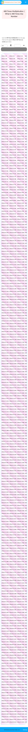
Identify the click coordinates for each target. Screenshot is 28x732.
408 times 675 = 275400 (20, 505)
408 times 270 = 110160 (13, 235)
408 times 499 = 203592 (20, 387)
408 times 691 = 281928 (20, 516)
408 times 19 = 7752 (20, 66)
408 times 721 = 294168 (5, 537)
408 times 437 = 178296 (5, 347)
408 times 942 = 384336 (13, 684)
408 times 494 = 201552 (13, 385)
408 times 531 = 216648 (20, 409)
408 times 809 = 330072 (5, 596)
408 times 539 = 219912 (20, 414)
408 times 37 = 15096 (5, 80)
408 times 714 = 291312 (13, 532)
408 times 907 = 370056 (20, 660)
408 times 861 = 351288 (5, 631)
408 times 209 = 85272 (5, 195)
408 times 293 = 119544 (5, 251)
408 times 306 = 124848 (13, 259)
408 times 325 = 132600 (5, 272)
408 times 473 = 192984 (5, 371)
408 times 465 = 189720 (5, 366)
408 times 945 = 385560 (5, 687)
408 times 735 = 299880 (20, 545)
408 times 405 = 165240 (5, 326)
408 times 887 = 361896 (20, 647)
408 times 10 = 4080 (12, 61)
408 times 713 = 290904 (5, 532)
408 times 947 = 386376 (20, 687)
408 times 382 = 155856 (13, 310)
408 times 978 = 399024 (13, 708)
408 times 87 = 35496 (20, 112)
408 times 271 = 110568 (20, 235)
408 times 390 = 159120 (13, 315)
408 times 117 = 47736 (5, 133)
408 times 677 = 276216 (5, 508)
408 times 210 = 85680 (12, 195)
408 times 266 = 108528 (13, 232)
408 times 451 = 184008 (20, 355)
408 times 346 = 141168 (13, 286)
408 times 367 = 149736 (20, 299)
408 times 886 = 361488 (13, 647)
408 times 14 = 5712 (12, 64)
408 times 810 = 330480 (13, 596)
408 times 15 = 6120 (20, 64)
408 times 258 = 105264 (13, 227)
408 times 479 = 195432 (20, 374)
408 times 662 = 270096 (13, 497)
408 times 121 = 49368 (5, 136)
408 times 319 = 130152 (20, 267)
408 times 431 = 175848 (20, 342)
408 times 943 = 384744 (20, 684)
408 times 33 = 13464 (5, 77)
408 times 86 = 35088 (12, 112)
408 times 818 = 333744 (13, 601)
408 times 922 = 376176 (13, 671)
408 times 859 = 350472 (20, 628)
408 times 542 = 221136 (13, 417)
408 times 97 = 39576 (5, 120)
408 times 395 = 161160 (20, 318)
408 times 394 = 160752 (13, 318)
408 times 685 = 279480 (5, 513)
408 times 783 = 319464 (20, 577)
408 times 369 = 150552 (5, 302)
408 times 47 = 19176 (20, 85)
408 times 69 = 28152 (5, 101)
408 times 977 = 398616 (5, 708)
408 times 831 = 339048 (20, 609)
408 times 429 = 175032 (5, 342)
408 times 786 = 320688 (13, 580)
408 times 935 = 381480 (20, 679)
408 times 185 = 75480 (5, 179)
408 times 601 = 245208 (5, 457)
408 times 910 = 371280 (13, 663)
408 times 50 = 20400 (12, 88)
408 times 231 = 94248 (20, 208)
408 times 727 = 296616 (20, 540)
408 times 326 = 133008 (13, 272)
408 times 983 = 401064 (20, 711)
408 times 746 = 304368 (13, 553)
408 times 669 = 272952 (5, 502)
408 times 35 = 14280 (20, 77)
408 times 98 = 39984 (12, 120)
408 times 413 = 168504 (5, 331)
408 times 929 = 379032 (5, 676)
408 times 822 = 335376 (13, 604)
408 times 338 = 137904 (13, 280)
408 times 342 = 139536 (13, 283)
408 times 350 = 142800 (13, 288)
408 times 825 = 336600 (5, 607)
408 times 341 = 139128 (5, 283)
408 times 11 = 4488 (20, 61)
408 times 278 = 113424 (13, 240)
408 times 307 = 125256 (20, 259)
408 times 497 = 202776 (5, 387)
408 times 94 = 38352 (12, 117)
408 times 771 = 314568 (20, 569)
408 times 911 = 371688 (20, 663)
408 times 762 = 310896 (13, 564)
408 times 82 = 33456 (12, 109)
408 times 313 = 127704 (5, 264)
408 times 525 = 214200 (5, 406)
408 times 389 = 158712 (5, 315)
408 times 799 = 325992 (20, 588)
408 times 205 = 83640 (5, 192)
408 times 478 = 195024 (13, 374)
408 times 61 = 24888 (5, 96)
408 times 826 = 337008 (13, 607)
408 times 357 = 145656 (5, 294)
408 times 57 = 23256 (5, 93)
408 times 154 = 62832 (12, 157)
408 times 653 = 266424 (5, 492)
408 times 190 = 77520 (12, 181)
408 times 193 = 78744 (5, 184)
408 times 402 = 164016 (13, 323)
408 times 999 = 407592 (20, 722)
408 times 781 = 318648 (5, 577)
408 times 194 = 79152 (12, 184)
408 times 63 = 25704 (20, 96)
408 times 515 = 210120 (20, 398)
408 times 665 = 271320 (5, 500)
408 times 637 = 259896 (5, 481)
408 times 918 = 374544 (13, 668)
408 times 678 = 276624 (13, 508)
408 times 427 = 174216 (20, 339)
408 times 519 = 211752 (20, 401)
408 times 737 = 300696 (5, 548)
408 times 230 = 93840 (12, 208)
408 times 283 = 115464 (20, 243)
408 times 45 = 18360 (5, 85)
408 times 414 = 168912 (13, 331)
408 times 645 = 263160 (5, 486)
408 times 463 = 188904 (20, 363)
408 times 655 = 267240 (20, 492)
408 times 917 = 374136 (5, 668)
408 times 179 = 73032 (20, 173)
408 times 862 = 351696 (13, 631)
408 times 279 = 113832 (20, 240)
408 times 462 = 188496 (13, 363)
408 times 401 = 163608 (5, 323)
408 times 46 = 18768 (12, 85)
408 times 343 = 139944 (20, 283)
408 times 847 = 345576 (20, 620)
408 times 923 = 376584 (20, 671)
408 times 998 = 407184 (13, 722)
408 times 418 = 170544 (13, 334)
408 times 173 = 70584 (5, 171)
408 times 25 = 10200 (5, 72)
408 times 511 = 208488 (20, 395)
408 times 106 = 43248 (12, 125)
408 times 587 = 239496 (20, 446)
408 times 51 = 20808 (20, 88)
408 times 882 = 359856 (13, 644)
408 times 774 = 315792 (13, 572)
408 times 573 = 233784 (5, 438)
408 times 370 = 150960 (13, 302)
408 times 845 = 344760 (5, 620)
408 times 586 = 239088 (13, 446)
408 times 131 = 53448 (20, 141)
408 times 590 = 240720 (13, 449)
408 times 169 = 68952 (5, 168)
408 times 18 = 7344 (12, 66)
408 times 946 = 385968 (13, 687)
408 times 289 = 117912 (5, 248)
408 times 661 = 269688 (5, 497)
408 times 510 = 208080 (13, 395)
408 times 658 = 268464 (13, 494)
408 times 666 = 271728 (13, 500)
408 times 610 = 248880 (13, 462)
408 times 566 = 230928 (13, 433)
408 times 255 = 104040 (20, 224)
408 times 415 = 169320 (20, 331)
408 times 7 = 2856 (20, 58)
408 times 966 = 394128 (13, 700)
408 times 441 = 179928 (5, 350)
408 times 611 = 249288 (20, 462)
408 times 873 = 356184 (5, 639)
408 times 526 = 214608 (13, 406)
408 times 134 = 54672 (12, 144)
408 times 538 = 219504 (13, 414)
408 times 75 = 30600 (20, 104)
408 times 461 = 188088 (5, 363)
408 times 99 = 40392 (20, 120)
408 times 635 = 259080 (20, 478)
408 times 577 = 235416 (5, 441)
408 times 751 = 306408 (20, 556)
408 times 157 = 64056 (5, 160)
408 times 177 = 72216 (5, 173)
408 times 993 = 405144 (5, 719)
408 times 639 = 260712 (20, 481)
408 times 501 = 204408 (5, 390)
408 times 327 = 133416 (20, 272)
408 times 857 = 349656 (5, 628)
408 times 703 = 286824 (20, 524)
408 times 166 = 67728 (12, 165)
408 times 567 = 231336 (20, 433)
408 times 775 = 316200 (20, 572)
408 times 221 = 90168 (5, 203)
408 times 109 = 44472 (5, 128)
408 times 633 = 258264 (5, 478)
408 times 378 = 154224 (13, 307)
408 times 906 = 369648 (13, 660)
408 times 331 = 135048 (20, 275)
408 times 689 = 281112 (5, 516)
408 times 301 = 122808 (5, 256)
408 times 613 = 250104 (5, 465)
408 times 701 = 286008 (5, 524)
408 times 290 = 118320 (13, 248)
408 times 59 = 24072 (20, 93)
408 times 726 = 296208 (13, 540)
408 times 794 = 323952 (13, 585)
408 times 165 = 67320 (5, 165)
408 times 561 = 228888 (5, 430)
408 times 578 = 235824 (13, 441)
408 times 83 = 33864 (20, 109)
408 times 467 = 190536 (20, 366)
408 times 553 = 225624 (5, 425)
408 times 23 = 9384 (20, 69)
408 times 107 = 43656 (20, 125)
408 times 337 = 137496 (5, 280)
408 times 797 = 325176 (5, 588)
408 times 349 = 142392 (5, 288)
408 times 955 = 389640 (20, 692)
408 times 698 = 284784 (13, 521)
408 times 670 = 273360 (13, 502)
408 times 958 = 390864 (13, 695)
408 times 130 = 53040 (12, 141)
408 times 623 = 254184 (20, 470)
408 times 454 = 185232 (13, 358)
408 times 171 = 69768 (20, 168)
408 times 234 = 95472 (12, 211)
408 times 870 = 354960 (13, 636)
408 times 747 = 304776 (20, 553)
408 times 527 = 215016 (20, 406)
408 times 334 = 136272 (13, 278)
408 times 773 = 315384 (5, 572)
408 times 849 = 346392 (5, 623)
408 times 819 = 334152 (20, 601)
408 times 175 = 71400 (20, 171)
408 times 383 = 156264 (20, 310)
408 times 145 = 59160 (5, 152)
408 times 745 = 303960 (5, 553)
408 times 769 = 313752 (5, 569)
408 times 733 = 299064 (5, 545)
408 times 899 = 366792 (20, 655)
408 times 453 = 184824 (5, 358)
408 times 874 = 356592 (13, 639)
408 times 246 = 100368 (13, 219)
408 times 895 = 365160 (20, 652)
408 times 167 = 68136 (20, 165)
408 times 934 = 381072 (13, 679)
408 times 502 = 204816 (13, 390)
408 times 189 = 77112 (5, 181)
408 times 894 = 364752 (13, 652)
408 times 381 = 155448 (5, 310)
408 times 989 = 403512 (5, 716)
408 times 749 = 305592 (5, 556)
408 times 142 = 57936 (12, 149)
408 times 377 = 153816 (5, 307)
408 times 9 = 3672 (4, 61)
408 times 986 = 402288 (13, 714)
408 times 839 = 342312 (20, 615)
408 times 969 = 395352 (5, 703)
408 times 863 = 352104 (20, 631)
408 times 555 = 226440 (20, 425)
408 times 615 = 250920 (20, 465)
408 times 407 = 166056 (20, 326)
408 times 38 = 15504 (12, 80)
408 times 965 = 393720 (5, 700)
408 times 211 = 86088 (20, 195)
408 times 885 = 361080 (5, 647)
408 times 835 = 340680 (20, 612)
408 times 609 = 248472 (5, 462)
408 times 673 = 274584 (5, 505)
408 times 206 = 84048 (12, 192)
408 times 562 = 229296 (13, 430)
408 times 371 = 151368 (20, 302)
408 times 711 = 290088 (20, 529)
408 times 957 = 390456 (5, 695)
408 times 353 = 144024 (5, 291)
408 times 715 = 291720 (20, 532)
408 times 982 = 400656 (13, 711)
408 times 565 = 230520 (5, 433)
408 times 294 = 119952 (13, 251)
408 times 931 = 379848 (20, 676)
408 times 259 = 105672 (20, 227)
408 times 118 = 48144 (12, 133)
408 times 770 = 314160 (13, 569)
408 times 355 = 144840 (20, 291)
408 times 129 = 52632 (5, 141)
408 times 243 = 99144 (20, 216)
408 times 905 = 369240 (5, 660)
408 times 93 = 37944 (5, 117)
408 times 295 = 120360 (20, 251)
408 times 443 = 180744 (20, 350)
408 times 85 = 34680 (5, 112)
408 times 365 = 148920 (5, 299)
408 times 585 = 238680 (5, 446)
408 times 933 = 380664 (5, 679)
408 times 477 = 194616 (5, 374)
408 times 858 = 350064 (13, 628)
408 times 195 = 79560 (20, 184)
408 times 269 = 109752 (5, 235)
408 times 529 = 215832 (5, 409)
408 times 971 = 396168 (20, 703)
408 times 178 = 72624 (12, 173)
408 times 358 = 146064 (13, 294)
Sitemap (25, 729)
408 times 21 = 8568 (5, 69)
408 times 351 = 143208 (20, 288)
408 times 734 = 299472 (13, 545)
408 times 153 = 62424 (5, 157)
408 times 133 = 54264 (5, 144)
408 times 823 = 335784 (20, 604)
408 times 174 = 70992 (12, 171)
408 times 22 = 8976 (12, 69)
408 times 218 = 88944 (12, 200)
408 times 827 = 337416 (20, 607)
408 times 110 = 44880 (12, 128)
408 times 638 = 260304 (13, 481)
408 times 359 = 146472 (20, 294)
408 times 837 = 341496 (5, 615)
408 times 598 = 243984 (13, 454)
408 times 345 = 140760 (5, 286)
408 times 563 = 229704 (20, 430)
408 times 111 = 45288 (20, 128)
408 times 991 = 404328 (20, 716)
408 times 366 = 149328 (13, 299)
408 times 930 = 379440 (13, 676)
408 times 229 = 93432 (5, 208)
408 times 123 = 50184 (20, 136)
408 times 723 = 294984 (20, 537)
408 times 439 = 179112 (20, 347)
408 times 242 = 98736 (12, 216)
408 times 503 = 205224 (20, 390)
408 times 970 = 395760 (13, 703)
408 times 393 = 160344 (5, 318)
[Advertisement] (14, 28)
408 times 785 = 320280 (5, 580)
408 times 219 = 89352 (20, 200)
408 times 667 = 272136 (20, 500)
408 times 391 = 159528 (20, 315)
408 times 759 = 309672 (20, 561)
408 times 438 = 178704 (13, 347)
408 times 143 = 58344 (20, 149)
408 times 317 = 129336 (5, 267)
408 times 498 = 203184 (13, 387)
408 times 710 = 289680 (13, 529)
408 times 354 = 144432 (13, 291)
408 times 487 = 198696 (20, 379)
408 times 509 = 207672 (5, 395)
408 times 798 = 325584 (13, 588)
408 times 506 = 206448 (13, 393)
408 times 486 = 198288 (13, 379)
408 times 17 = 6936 (5, 66)
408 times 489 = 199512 (5, 382)
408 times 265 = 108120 (5, 232)
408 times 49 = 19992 (5, 88)
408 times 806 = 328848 (13, 593)
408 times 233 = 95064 (5, 211)
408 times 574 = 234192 (13, 438)
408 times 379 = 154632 (20, 307)
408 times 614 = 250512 (13, 465)
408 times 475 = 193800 (20, 371)
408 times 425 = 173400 (5, 339)
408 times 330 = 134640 (13, 275)
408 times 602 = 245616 (13, 457)
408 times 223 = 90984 (20, 203)
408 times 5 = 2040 (4, 58)
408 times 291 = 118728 (20, 248)
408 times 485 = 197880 (5, 379)
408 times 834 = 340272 (13, 612)
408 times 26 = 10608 (12, 72)
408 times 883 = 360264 (20, 644)
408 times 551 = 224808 (20, 422)
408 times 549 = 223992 (5, 422)
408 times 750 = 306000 (13, 556)
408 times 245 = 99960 (5, 219)
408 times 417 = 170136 (5, 334)
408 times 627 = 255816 (20, 473)
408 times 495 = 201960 (20, 385)
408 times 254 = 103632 (13, 224)
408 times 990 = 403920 (13, 716)
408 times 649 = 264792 (5, 489)
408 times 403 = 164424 (20, 323)
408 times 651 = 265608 (20, 489)
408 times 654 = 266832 (13, 492)
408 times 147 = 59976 (20, 152)
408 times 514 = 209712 (13, 398)
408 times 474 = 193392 (13, 371)
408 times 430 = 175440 (13, 342)
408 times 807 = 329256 (20, 593)
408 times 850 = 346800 (13, 623)
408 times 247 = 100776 (20, 219)
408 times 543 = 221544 (20, 417)
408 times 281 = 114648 (5, 243)
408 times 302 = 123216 (13, 256)
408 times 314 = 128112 (13, 264)
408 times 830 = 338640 (13, 609)
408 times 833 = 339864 (5, 612)
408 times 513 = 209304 (5, 398)
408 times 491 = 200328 (20, 382)
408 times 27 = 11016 (20, 72)
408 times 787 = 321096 (20, 580)
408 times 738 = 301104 (13, 548)
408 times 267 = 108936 (20, 232)
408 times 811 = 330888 (20, 596)
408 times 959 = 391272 (20, 695)
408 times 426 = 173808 (13, 339)
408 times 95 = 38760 (20, 117)
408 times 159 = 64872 (20, 160)
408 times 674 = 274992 (13, 505)
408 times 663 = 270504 (20, 497)
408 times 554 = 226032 (13, 425)
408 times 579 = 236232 (20, 441)
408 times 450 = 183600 (13, 355)
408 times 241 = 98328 (5, 216)
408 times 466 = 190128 (13, 366)
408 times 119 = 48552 (20, 133)
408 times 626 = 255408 (13, 473)
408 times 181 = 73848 (5, 176)
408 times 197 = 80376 (5, 187)
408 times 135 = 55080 (20, 144)
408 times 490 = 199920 (13, 382)
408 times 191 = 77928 (20, 181)
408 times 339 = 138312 (20, 280)
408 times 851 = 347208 (20, 623)
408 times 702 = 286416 (13, 524)
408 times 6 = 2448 (12, 58)
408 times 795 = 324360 (20, 585)
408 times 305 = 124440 (5, 259)
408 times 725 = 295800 (5, 540)
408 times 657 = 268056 (5, 494)
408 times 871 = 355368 (20, 636)
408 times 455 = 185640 (20, 358)
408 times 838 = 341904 (13, 615)
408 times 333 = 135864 (5, 278)
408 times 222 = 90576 (12, 203)
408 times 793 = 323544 (5, 585)
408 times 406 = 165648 (13, 326)
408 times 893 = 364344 (5, 652)
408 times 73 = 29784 (5, 104)
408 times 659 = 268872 (20, 494)
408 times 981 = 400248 (5, 711)
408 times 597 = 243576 (5, 454)
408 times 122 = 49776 (12, 136)
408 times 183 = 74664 (20, 176)
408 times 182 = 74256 (12, 176)
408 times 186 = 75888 (12, 179)
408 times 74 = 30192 (12, 104)
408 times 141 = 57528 (5, 149)
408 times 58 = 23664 (12, 93)
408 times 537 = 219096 (5, 414)
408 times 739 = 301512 (20, 548)
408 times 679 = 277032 (20, 508)
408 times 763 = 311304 (20, 564)
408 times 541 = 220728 (5, 417)
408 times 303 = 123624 (20, 256)
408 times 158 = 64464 (12, 160)
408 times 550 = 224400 (13, 422)
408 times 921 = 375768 (5, 671)
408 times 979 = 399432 (20, 708)
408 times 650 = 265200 (13, 489)
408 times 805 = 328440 (5, 593)
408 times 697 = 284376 (5, 521)
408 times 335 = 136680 (20, 278)
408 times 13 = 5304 (5, 64)
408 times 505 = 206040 (5, 393)
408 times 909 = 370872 (5, 663)
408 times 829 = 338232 (5, 609)
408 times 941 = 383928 (5, 684)
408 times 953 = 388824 (5, 692)
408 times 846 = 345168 (13, 620)
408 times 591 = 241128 (20, 449)
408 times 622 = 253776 (13, 470)
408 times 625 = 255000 (5, 473)
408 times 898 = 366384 (13, 655)
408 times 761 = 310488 (5, 564)
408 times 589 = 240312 (5, 449)
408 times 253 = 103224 (5, 224)
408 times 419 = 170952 (20, 334)
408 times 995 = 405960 (20, 719)
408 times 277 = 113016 (5, 240)
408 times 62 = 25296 (12, 96)
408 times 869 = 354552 (5, 636)
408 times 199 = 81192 (20, 187)
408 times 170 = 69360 (12, 168)
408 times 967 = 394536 (20, 700)
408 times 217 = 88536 (5, 200)
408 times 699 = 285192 (20, 521)
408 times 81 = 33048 (5, 109)
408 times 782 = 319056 (13, 577)
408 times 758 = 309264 (13, 561)
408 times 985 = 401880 (5, 714)
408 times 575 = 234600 (20, 438)
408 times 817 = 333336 (5, 601)
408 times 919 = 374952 (20, 668)
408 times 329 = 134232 (5, 275)
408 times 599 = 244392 (20, 454)
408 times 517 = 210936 (5, 401)
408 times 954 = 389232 (13, 692)
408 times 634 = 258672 (13, 478)
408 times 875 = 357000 (20, 639)
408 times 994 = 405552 (13, 719)
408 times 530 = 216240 (13, 409)
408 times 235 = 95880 (20, 211)
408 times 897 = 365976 (5, 655)
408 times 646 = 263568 (13, 486)
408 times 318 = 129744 (13, 267)
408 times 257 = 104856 (5, 227)
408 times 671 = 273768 (20, 502)
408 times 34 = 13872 (12, 77)
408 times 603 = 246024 (20, 457)
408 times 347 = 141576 (20, 286)
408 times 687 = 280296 (20, 513)
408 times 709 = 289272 (5, 529)
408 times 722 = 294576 (13, 537)
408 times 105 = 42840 (5, 125)
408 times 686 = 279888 (13, 513)
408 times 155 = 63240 (20, 157)
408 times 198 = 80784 (12, 187)
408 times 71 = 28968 (20, 101)
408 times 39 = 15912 (20, 80)
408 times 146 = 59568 (12, 152)
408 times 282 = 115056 (13, 243)
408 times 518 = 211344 (13, 401)
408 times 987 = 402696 (20, 714)
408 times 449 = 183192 (5, 355)
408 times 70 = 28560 (12, 101)
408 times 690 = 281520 (13, 516)
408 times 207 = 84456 (20, 192)
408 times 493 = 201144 (5, 385)
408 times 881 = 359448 (5, 644)
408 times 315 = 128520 (20, 264)
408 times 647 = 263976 (20, 486)
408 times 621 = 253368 (5, 470)
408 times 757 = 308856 (5, 561)
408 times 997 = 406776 (5, 722)
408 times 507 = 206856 (20, 393)
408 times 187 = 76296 (20, 179)
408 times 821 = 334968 (5, 604)
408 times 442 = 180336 (13, 350)
